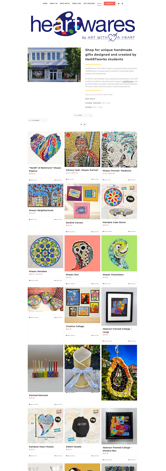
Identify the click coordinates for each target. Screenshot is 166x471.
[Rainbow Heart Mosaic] (45, 425)
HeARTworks (128, 81)
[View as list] (84, 124)
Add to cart (33, 180)
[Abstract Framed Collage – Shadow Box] (119, 426)
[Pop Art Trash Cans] (45, 296)
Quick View (59, 180)
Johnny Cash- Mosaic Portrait (82, 170)
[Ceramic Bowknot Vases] (82, 362)
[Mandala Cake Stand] (119, 201)
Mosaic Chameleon (113, 274)
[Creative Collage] (82, 305)
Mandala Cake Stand (114, 222)
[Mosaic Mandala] (45, 251)
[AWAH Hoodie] (82, 425)
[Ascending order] (91, 115)
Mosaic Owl (72, 274)
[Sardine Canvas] (82, 201)
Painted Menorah (38, 395)
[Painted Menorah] (45, 368)
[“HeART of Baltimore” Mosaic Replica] (45, 148)
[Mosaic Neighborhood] (45, 195)
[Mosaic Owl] (82, 253)
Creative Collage (75, 326)
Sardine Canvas (74, 222)
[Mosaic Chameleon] (119, 253)
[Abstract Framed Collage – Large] (119, 306)
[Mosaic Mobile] (119, 366)
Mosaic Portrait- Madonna (117, 170)
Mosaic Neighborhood (41, 210)
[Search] (120, 3)
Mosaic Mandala (38, 271)
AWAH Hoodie (73, 446)
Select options (71, 231)
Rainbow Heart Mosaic (41, 446)
